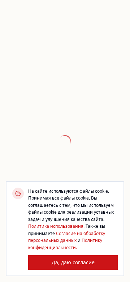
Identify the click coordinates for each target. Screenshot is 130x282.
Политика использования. (56, 226)
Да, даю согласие (73, 262)
